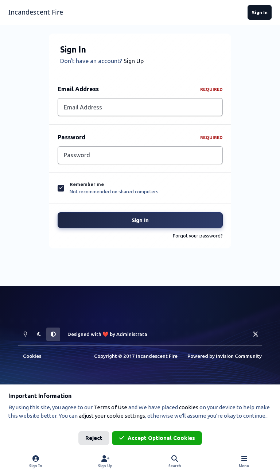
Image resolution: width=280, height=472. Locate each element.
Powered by (224, 356)
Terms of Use (110, 407)
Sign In (140, 220)
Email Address (140, 89)
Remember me (87, 184)
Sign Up (134, 61)
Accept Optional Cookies (161, 438)
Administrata (131, 334)
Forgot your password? (198, 235)
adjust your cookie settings (112, 416)
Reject (93, 438)
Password (140, 137)
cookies (188, 407)
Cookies (32, 356)
